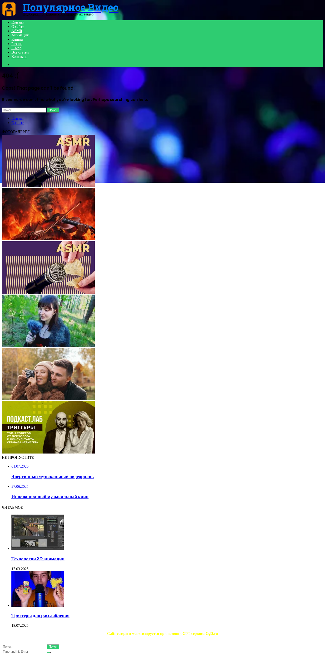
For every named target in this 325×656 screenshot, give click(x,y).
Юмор (16, 48)
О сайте (17, 27)
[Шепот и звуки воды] (48, 399)
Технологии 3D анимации (37, 559)
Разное (16, 44)
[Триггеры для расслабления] (37, 605)
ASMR (16, 31)
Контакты (19, 56)
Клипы (17, 39)
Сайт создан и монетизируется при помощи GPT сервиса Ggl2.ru (162, 633)
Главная (17, 22)
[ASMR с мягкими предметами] (48, 186)
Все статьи (20, 52)
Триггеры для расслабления (40, 615)
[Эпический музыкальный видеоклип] (48, 239)
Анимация (20, 35)
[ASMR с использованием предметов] (48, 292)
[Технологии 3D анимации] (37, 549)
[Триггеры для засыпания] (48, 452)
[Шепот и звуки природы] (48, 346)
